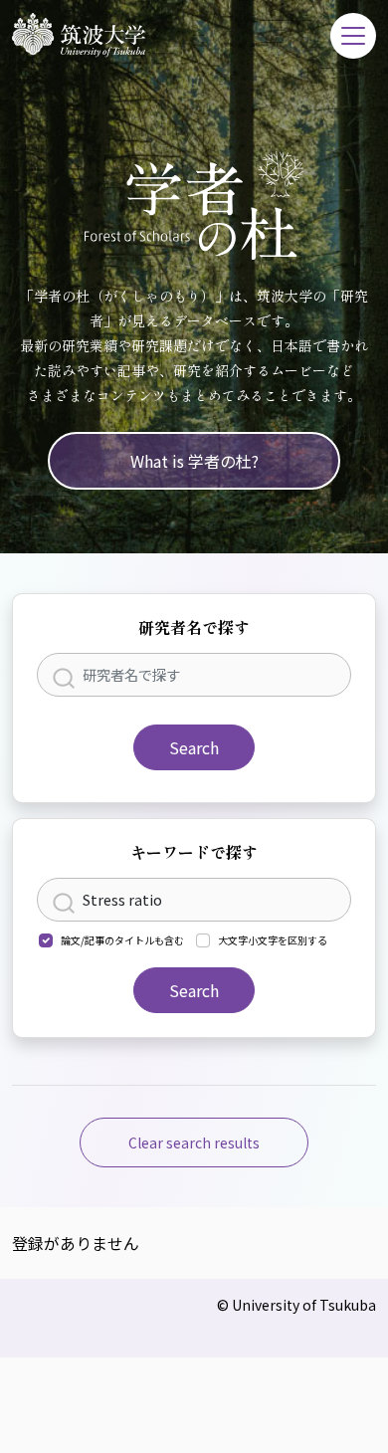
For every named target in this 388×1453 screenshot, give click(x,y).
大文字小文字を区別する (272, 940)
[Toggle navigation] (353, 36)
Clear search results (194, 1142)
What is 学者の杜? (194, 461)
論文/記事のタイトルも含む (122, 940)
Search (194, 747)
